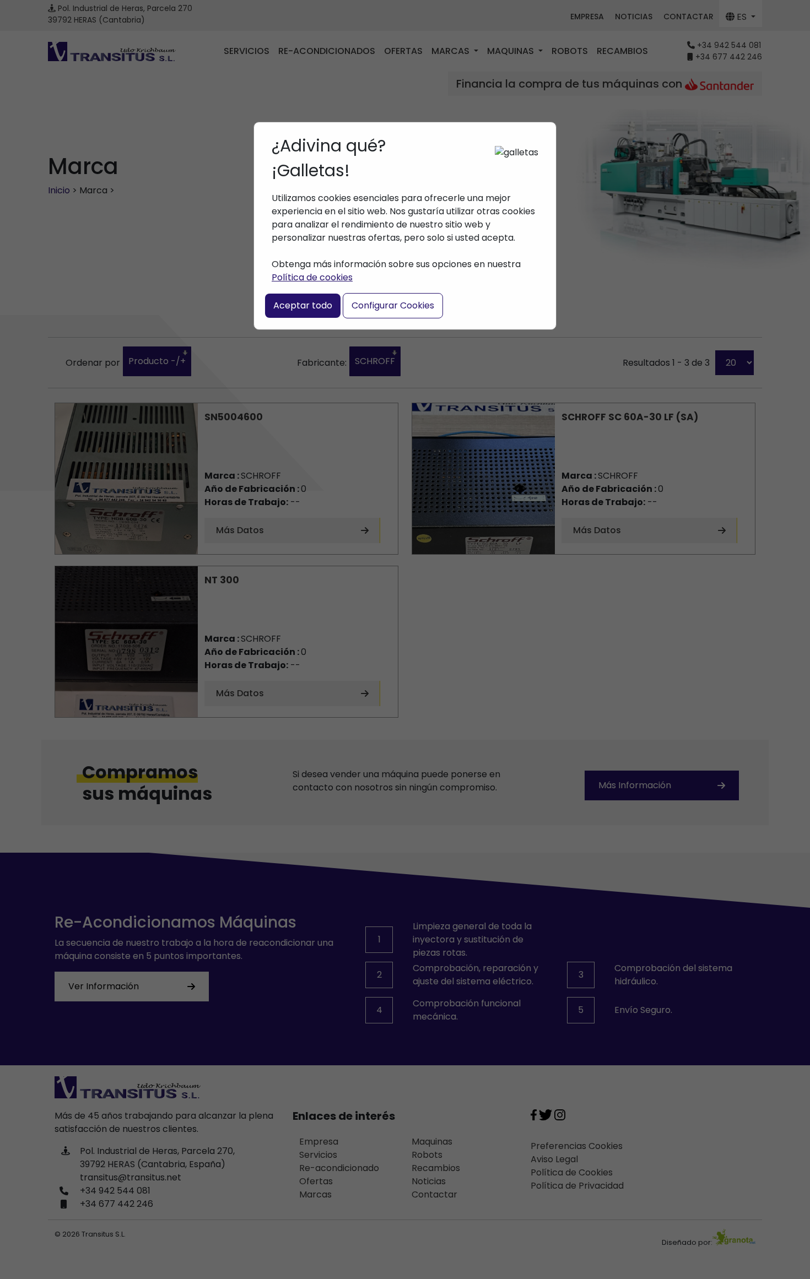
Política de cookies (312, 277)
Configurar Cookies (393, 305)
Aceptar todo (302, 305)
